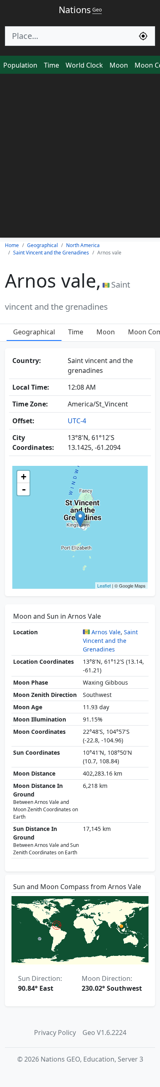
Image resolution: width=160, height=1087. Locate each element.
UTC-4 (77, 420)
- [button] (24, 489)
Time (51, 65)
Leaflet (104, 585)
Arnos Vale (106, 632)
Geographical (34, 331)
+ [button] (23, 477)
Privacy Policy (55, 1032)
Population (20, 65)
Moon (119, 65)
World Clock (84, 65)
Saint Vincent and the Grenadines (110, 640)
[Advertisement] (80, 158)
